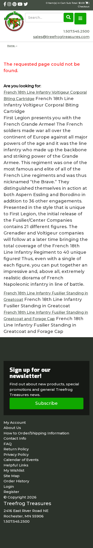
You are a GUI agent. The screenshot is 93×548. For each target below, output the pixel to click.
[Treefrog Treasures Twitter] (26, 4)
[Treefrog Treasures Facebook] (5, 4)
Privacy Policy (16, 454)
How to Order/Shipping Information (36, 433)
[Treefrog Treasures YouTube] (21, 4)
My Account (15, 422)
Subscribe (46, 403)
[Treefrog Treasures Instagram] (9, 4)
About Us (12, 427)
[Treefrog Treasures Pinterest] (15, 4)
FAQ (8, 444)
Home (11, 45)
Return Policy (16, 449)
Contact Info (15, 438)
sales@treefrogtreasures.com (61, 36)
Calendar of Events (21, 459)
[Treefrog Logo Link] (14, 21)
